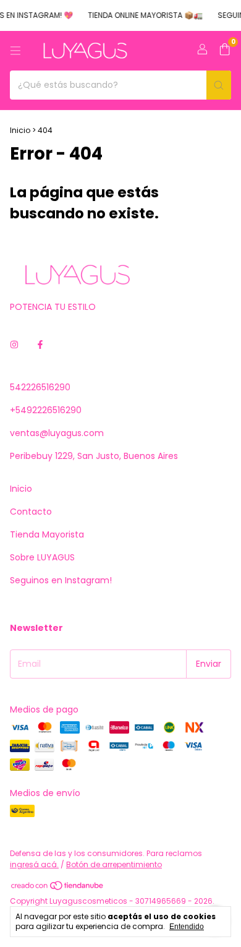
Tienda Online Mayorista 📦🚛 (142, 15)
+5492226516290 (46, 410)
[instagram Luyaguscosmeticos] (14, 344)
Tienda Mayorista (47, 534)
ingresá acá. (34, 864)
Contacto (31, 511)
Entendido (186, 926)
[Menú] (15, 50)
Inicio (20, 130)
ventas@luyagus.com (57, 433)
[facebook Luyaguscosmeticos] (40, 344)
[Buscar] (218, 85)
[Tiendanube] (58, 888)
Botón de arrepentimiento (114, 864)
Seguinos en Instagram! (61, 580)
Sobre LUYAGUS (42, 557)
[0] (224, 51)
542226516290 (40, 387)
